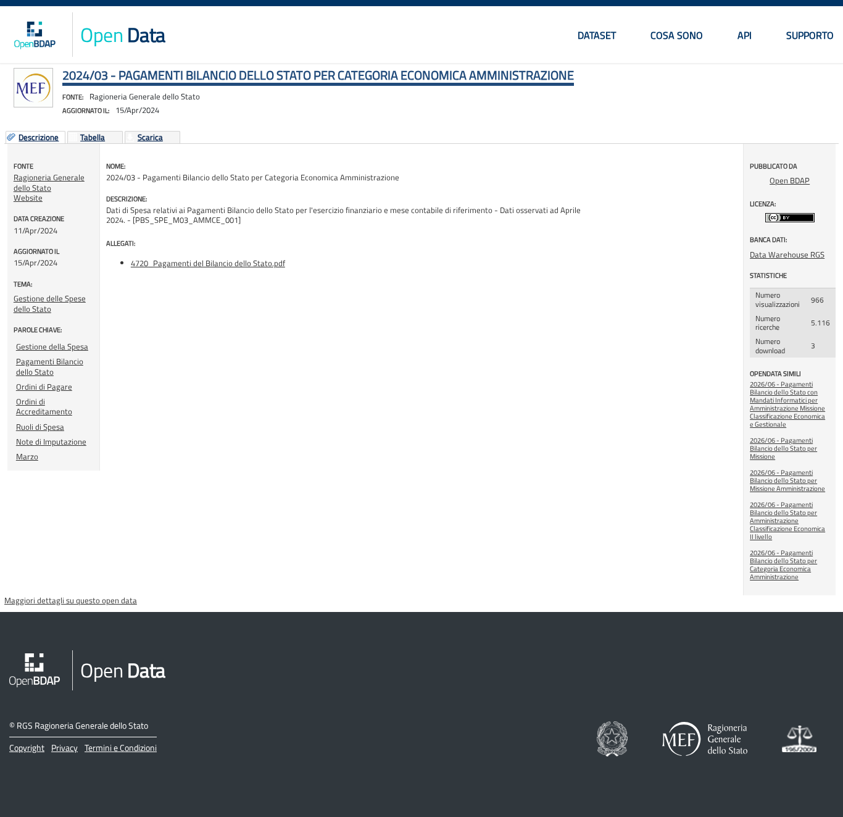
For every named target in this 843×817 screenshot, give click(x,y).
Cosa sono (676, 35)
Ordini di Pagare (44, 386)
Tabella (92, 137)
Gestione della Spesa (52, 346)
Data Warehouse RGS (787, 254)
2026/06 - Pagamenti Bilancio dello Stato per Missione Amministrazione (787, 480)
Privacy (64, 747)
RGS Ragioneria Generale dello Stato (82, 725)
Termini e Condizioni (121, 747)
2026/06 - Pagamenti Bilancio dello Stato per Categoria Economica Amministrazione (783, 565)
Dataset (597, 35)
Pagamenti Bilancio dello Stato (49, 366)
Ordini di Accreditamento (44, 406)
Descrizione (39, 137)
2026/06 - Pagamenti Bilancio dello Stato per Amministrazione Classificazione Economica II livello (787, 521)
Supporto (810, 35)
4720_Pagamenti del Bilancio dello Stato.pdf (208, 263)
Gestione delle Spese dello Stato (50, 303)
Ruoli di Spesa (40, 427)
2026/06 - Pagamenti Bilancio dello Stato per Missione (783, 448)
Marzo (27, 456)
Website (28, 197)
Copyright (26, 747)
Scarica (150, 137)
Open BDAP (790, 180)
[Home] (34, 34)
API (744, 35)
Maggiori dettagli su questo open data (70, 600)
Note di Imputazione (51, 441)
